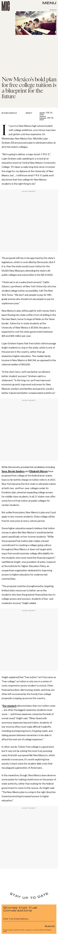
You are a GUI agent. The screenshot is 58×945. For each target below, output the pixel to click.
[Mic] (6, 6)
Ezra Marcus (10, 113)
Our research (10, 706)
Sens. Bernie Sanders (13, 471)
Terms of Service (39, 930)
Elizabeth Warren (38, 471)
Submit (50, 926)
